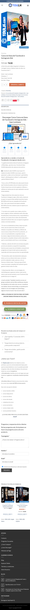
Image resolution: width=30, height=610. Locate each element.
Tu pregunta (5, 436)
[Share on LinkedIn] (18, 100)
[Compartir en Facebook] (5, 100)
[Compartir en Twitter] (8, 100)
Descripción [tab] (5, 106)
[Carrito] (28, 5)
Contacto (3, 538)
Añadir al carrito (17, 84)
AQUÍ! (15, 416)
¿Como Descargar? (6, 547)
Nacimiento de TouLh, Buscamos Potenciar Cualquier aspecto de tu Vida (17, 589)
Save (15, 100)
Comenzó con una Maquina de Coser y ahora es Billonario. (15, 579)
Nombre (4, 450)
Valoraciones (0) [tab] (6, 110)
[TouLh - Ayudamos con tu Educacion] (15, 5)
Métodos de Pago (6, 550)
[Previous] (1, 505)
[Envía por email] (11, 100)
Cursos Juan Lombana (11, 94)
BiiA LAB (7, 519)
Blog (2, 560)
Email (3, 458)
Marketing (3, 53)
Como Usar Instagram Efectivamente (22, 506)
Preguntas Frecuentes (7, 541)
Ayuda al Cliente (5, 563)
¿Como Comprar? (6, 544)
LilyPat (18, 521)
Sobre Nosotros (5, 569)
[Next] (29, 505)
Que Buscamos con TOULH (13, 584)
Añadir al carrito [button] (7, 514)
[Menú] (2, 5)
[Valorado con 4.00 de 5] (22, 509)
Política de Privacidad (9, 605)
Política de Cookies (21, 605)
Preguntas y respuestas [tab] (8, 113)
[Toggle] (2, 337)
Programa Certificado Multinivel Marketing (8, 506)
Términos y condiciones (7, 566)
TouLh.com (6, 363)
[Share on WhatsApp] (2, 100)
